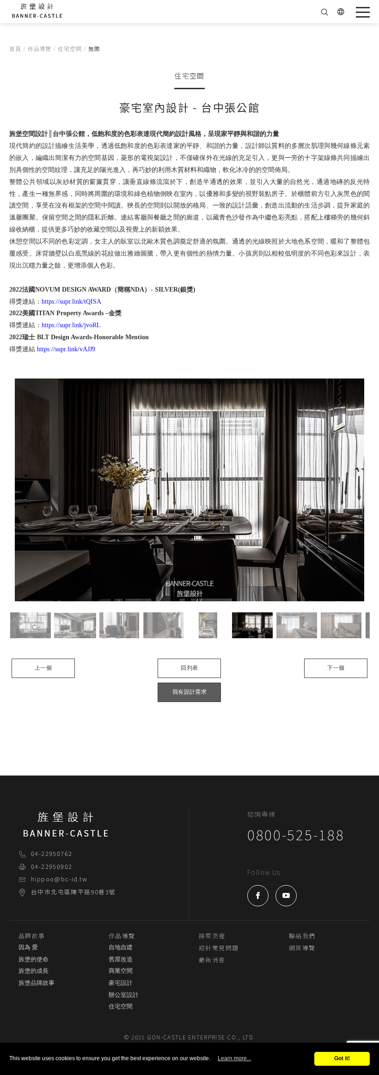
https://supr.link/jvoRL (71, 325)
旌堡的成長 (33, 971)
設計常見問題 (218, 947)
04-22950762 (51, 853)
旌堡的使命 (33, 959)
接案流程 (212, 935)
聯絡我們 (302, 935)
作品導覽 (40, 49)
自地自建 (121, 947)
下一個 (335, 668)
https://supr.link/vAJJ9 (66, 349)
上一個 (43, 668)
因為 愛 (28, 947)
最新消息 (212, 959)
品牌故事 (31, 935)
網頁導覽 (302, 947)
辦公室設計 (124, 995)
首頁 (15, 49)
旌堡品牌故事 (36, 983)
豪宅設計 (121, 983)
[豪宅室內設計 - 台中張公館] (189, 490)
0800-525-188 (295, 834)
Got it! (342, 1058)
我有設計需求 (189, 692)
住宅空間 (70, 49)
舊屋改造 (121, 959)
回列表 (189, 668)
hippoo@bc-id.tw (59, 878)
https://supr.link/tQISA (71, 301)
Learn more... (234, 1058)
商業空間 (121, 971)
